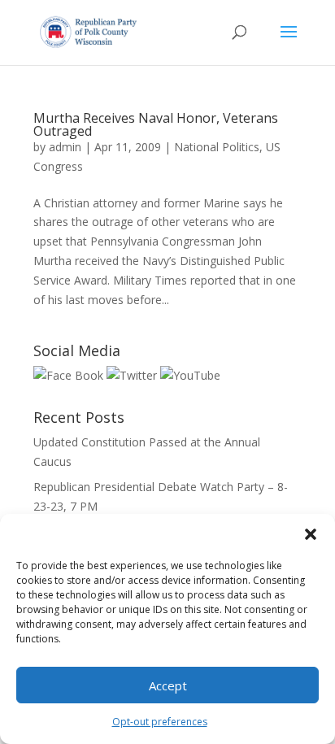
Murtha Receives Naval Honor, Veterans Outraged (155, 124)
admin (65, 146)
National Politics (216, 146)
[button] (310, 534)
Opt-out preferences (159, 722)
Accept (168, 685)
